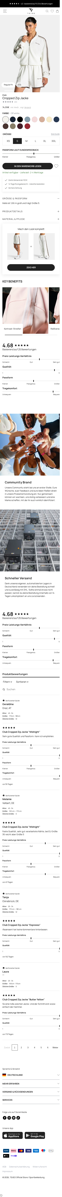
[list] (30, 53)
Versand (27, 107)
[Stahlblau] (26, 119)
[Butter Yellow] (47, 119)
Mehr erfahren (10, 1083)
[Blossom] (33, 119)
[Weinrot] (26, 126)
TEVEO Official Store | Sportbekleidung (27, 1177)
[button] (5, 11)
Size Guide (53, 134)
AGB (4, 1166)
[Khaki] (12, 126)
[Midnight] (12, 119)
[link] (55, 11)
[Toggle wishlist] (54, 166)
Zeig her (29, 266)
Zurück (6, 1045)
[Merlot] (19, 126)
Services (7, 1099)
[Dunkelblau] (54, 119)
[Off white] (5, 119)
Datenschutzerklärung (19, 1166)
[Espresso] (5, 126)
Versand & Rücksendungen (17, 1091)
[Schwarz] (19, 119)
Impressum (7, 1171)
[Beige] (40, 119)
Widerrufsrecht (40, 1166)
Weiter (54, 1045)
